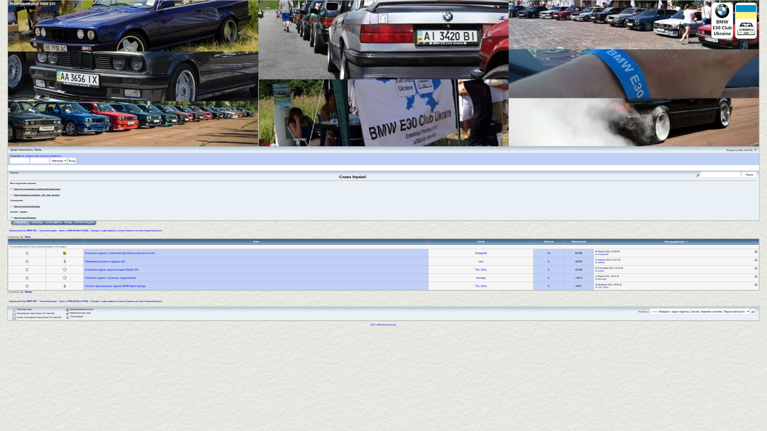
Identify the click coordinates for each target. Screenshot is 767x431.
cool (481, 261)
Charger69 (481, 253)
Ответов (548, 241)
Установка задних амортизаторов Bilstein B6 (111, 269)
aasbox (601, 262)
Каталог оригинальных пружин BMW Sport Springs (115, 286)
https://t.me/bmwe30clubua (27, 206)
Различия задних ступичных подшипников (110, 278)
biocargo (481, 278)
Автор (481, 241)
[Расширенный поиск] (697, 175)
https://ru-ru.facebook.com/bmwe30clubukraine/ (37, 189)
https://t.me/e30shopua (25, 218)
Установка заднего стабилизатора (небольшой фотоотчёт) (120, 253)
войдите (30, 155)
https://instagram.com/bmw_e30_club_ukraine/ (37, 195)
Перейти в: (643, 311)
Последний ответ (675, 241)
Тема (256, 241)
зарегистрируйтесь (51, 155)
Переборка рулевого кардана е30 (105, 261)
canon (601, 271)
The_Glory (481, 269)
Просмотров (578, 241)
